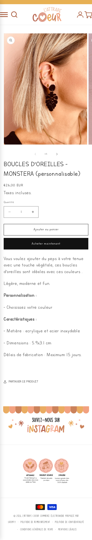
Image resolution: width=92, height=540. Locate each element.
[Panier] (88, 14)
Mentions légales (67, 529)
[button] (14, 14)
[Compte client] (80, 14)
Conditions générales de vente (36, 529)
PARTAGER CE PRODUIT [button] (23, 381)
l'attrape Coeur (31, 516)
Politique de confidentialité (69, 522)
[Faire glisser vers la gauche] (35, 154)
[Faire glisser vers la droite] (57, 154)
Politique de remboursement (35, 522)
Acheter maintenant (46, 244)
